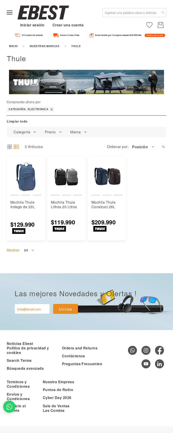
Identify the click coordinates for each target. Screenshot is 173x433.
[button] (143, 146)
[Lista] (16, 147)
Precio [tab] (50, 132)
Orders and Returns (80, 348)
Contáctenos (73, 355)
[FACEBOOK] (159, 350)
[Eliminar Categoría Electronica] (51, 109)
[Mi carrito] (160, 25)
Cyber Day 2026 (57, 397)
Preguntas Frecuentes (82, 363)
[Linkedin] (159, 363)
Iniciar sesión (32, 24)
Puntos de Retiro (58, 389)
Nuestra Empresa (58, 381)
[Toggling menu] (9, 12)
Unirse (65, 309)
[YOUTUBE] (145, 363)
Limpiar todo (17, 121)
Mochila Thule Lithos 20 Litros (64, 204)
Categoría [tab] (22, 132)
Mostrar (13, 250)
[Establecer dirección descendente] (163, 147)
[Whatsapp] (132, 350)
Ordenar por (117, 146)
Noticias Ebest (20, 343)
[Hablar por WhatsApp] (9, 407)
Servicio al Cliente (16, 408)
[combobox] (134, 12)
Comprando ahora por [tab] (24, 102)
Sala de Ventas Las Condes (56, 408)
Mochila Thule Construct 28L (103, 204)
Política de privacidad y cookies (28, 350)
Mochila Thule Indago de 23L (22, 204)
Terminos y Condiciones (18, 384)
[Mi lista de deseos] (149, 25)
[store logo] (43, 13)
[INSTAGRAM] (145, 350)
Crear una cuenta (68, 24)
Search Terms (19, 360)
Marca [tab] (75, 132)
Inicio (13, 46)
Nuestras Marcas (44, 46)
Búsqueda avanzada (25, 368)
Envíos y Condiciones (18, 396)
